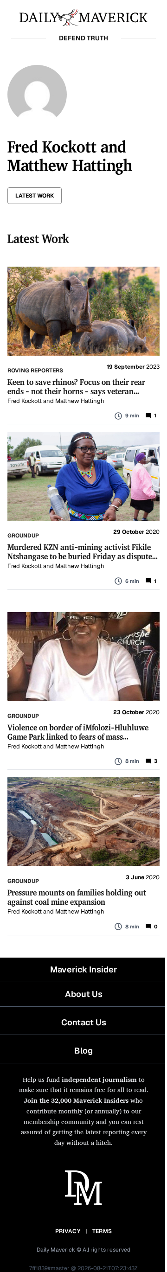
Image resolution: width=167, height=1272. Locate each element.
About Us (84, 994)
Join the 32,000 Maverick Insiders (76, 1100)
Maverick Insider (83, 969)
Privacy (67, 1231)
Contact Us (83, 1022)
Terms (102, 1231)
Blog (83, 1050)
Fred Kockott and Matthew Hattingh (55, 401)
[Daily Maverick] (83, 17)
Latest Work (34, 195)
